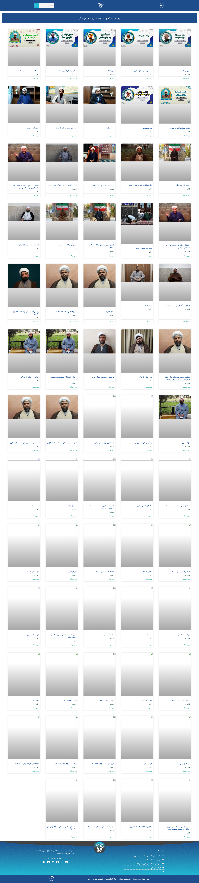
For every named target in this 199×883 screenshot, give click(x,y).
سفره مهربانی (185, 763)
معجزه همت (147, 128)
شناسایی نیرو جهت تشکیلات (29, 245)
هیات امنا (148, 305)
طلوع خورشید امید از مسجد (180, 128)
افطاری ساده (147, 571)
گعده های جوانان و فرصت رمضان (27, 763)
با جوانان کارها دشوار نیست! (142, 442)
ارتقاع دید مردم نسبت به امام (28, 70)
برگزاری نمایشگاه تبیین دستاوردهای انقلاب (64, 378)
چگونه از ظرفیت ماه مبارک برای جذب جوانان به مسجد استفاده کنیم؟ (176, 828)
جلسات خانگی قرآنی (144, 505)
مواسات (36, 700)
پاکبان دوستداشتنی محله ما (180, 700)
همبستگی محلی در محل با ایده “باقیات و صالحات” (62, 828)
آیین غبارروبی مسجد (107, 700)
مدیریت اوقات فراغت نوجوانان (66, 128)
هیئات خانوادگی (184, 634)
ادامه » (187, 74)
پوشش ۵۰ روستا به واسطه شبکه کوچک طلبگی (25, 313)
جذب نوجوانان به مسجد (143, 248)
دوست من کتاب (33, 571)
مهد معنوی (186, 442)
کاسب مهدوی (147, 700)
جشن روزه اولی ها (70, 700)
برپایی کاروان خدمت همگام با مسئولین (63, 185)
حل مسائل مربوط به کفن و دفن (140, 185)
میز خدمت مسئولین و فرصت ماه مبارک (100, 826)
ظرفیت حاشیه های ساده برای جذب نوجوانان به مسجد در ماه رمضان (177, 378)
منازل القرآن (110, 311)
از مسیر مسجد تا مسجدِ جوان (66, 763)
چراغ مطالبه (110, 128)
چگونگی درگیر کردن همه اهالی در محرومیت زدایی (177, 246)
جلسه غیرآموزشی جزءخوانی (104, 442)
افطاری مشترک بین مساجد (104, 571)
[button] (161, 5)
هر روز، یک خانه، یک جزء (67, 505)
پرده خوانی (35, 505)
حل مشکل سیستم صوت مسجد (103, 185)
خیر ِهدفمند (110, 70)
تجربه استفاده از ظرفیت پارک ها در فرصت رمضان (64, 636)
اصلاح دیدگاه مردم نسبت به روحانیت (176, 305)
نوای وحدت (185, 70)
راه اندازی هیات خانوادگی (29, 377)
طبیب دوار (148, 763)
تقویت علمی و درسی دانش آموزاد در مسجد (101, 246)
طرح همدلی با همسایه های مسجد (64, 311)
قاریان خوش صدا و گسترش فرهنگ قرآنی (62, 442)
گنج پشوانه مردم (33, 128)
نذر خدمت (148, 634)
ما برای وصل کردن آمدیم (143, 70)
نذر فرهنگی (72, 571)
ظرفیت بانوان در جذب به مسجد (102, 763)
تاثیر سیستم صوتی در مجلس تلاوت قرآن (24, 442)
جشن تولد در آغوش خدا (68, 70)
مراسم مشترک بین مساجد (180, 571)
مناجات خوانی (109, 634)
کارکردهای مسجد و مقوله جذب (103, 377)
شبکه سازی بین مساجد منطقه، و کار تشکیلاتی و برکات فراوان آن (26, 186)
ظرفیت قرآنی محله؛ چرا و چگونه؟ (178, 505)
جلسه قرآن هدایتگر (183, 185)
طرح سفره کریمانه (145, 377)
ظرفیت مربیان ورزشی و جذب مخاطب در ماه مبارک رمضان (99, 507)
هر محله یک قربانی (32, 634)
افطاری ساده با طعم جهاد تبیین (141, 826)
